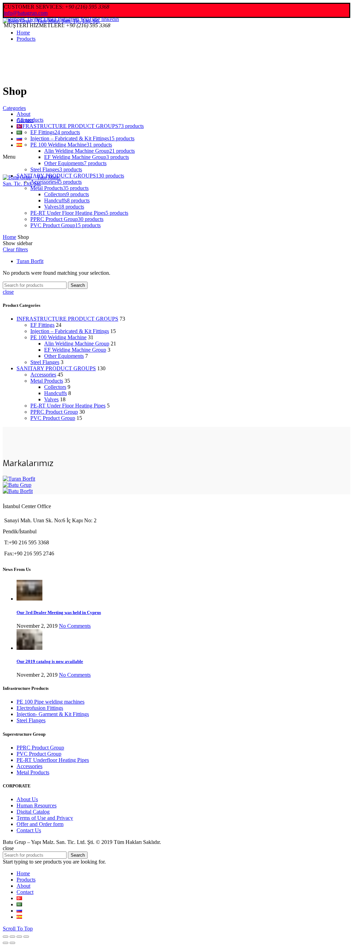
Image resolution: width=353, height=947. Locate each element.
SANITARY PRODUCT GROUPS (56, 368)
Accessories (43, 374)
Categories (14, 108)
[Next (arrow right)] (12, 943)
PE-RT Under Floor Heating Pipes (67, 406)
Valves (51, 399)
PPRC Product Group (54, 412)
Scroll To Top (18, 928)
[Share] (12, 937)
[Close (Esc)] (5, 937)
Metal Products (46, 381)
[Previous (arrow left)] (5, 943)
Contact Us (29, 830)
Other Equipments (64, 356)
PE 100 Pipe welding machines (50, 702)
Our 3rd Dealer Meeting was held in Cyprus (59, 612)
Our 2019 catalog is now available (50, 661)
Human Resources (37, 805)
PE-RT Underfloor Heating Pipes (53, 760)
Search (78, 285)
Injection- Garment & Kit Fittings (53, 714)
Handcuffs (55, 393)
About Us (27, 799)
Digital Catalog (33, 812)
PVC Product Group (52, 418)
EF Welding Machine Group (75, 350)
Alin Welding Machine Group (76, 343)
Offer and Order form (40, 824)
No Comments (75, 626)
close (8, 292)
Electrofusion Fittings (40, 708)
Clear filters (15, 249)
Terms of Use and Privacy (45, 818)
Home (9, 237)
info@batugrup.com (26, 13)
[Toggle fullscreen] (19, 937)
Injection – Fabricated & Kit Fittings (69, 331)
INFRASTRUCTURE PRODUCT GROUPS (67, 319)
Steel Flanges (44, 362)
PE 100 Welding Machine (58, 337)
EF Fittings (42, 325)
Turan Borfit (30, 261)
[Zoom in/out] (26, 937)
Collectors (55, 387)
